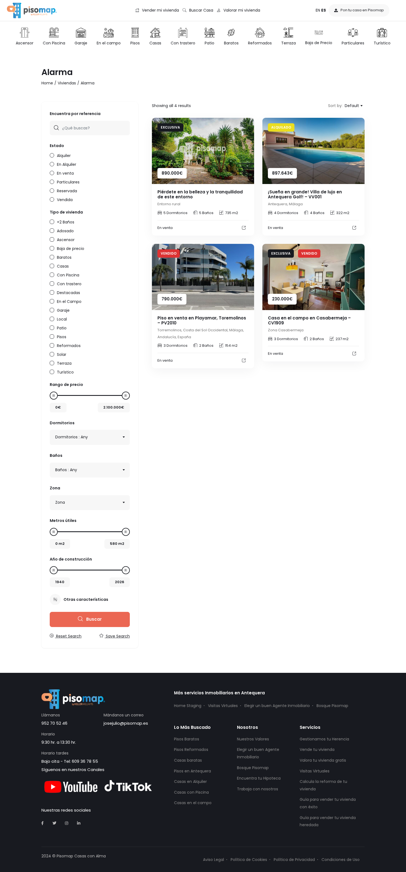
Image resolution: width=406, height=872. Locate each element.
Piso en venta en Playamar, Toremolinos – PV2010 (201, 320)
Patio (62, 327)
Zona (55, 488)
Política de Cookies (249, 859)
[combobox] (90, 437)
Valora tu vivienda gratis (323, 760)
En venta (65, 172)
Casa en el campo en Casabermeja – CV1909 (309, 320)
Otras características (86, 599)
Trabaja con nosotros (257, 789)
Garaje (63, 310)
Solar (61, 354)
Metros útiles (63, 520)
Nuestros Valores (253, 739)
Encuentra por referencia (75, 113)
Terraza (64, 363)
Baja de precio (70, 248)
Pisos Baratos (186, 739)
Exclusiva (170, 127)
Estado (57, 145)
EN (318, 10)
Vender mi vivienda (160, 10)
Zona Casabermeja (286, 330)
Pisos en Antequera (192, 771)
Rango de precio (66, 384)
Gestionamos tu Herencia (324, 739)
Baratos (64, 257)
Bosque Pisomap (332, 705)
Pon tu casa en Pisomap (362, 10)
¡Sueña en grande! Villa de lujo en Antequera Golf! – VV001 (305, 194)
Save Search (117, 636)
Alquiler (64, 155)
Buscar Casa (201, 10)
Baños (56, 455)
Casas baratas (188, 760)
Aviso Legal (213, 859)
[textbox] (89, 437)
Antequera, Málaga (285, 204)
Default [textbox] (352, 105)
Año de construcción (71, 559)
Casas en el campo (193, 803)
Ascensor (66, 239)
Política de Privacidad (294, 859)
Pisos (61, 336)
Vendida (65, 199)
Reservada (67, 190)
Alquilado (281, 127)
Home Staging (187, 705)
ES (323, 10)
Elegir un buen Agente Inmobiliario (277, 705)
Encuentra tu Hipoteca (259, 778)
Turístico (65, 371)
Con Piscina (68, 274)
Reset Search (68, 636)
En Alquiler (66, 164)
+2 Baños (65, 221)
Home (47, 83)
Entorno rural (168, 204)
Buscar (93, 619)
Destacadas (68, 292)
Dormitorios (62, 423)
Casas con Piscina (191, 792)
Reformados (69, 345)
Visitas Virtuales (223, 705)
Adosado (65, 230)
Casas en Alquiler (190, 781)
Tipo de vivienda (66, 212)
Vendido (168, 253)
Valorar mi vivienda (241, 10)
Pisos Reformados (191, 749)
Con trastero (69, 283)
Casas (63, 265)
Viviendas (67, 83)
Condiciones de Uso (340, 859)
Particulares (68, 181)
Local (62, 318)
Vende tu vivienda (317, 749)
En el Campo (69, 301)
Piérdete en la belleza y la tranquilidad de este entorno (200, 194)
